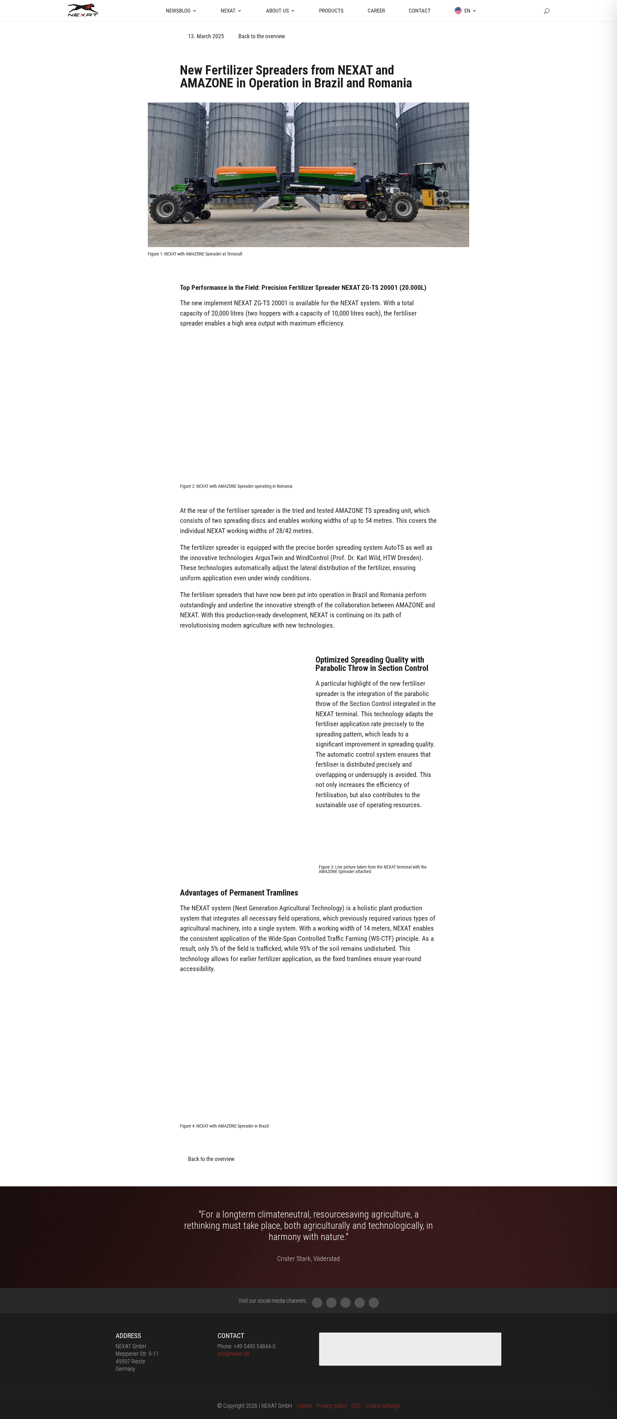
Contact (420, 10)
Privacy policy (332, 1405)
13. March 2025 (206, 36)
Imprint (304, 1405)
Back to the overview (261, 36)
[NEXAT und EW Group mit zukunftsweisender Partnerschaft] (308, 245)
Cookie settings (382, 1405)
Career (376, 10)
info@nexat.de (233, 1353)
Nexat (228, 10)
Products (331, 10)
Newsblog (178, 10)
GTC (356, 1405)
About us (277, 10)
